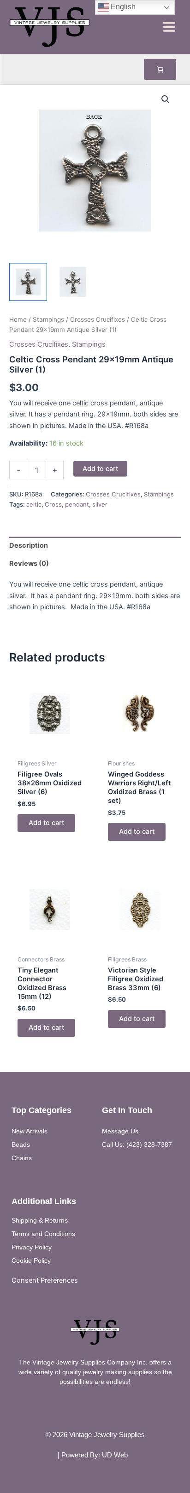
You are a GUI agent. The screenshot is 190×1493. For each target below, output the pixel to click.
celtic (34, 504)
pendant (77, 504)
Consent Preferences (45, 1280)
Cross (53, 504)
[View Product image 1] (28, 282)
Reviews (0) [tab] (29, 563)
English (122, 7)
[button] (165, 99)
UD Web (115, 1455)
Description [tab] (28, 545)
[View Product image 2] (73, 282)
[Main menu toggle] (169, 26)
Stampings (48, 319)
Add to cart (100, 469)
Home (18, 319)
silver (99, 504)
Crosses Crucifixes (97, 319)
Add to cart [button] (46, 823)
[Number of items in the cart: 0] (160, 69)
